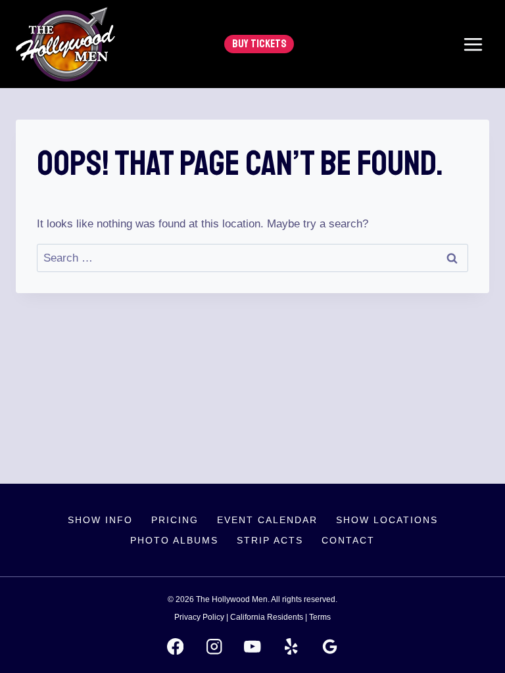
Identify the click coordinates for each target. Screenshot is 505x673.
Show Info (100, 520)
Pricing (175, 520)
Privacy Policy (199, 617)
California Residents (266, 617)
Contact (348, 540)
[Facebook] (175, 646)
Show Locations (387, 520)
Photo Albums (174, 540)
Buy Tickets (259, 44)
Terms (320, 617)
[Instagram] (214, 646)
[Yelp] (291, 646)
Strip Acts (270, 540)
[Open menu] (472, 44)
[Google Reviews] (330, 646)
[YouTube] (253, 646)
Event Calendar (267, 520)
